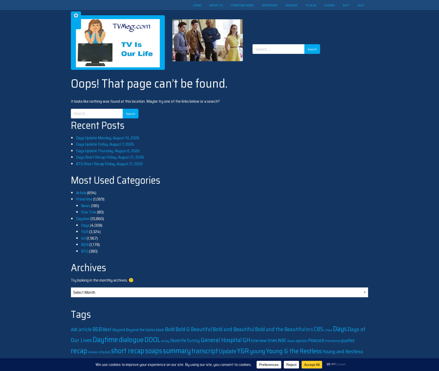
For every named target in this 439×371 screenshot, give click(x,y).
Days (85, 225)
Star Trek (88, 212)
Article (81, 193)
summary (177, 351)
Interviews (270, 5)
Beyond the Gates (140, 330)
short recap (127, 350)
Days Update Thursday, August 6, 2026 (108, 151)
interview (259, 340)
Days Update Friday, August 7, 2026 (105, 144)
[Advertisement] (288, 22)
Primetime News (242, 5)
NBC (282, 340)
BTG (84, 251)
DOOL (152, 339)
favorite (178, 340)
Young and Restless (343, 351)
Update (227, 351)
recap (79, 350)
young (257, 351)
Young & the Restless (294, 351)
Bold (170, 329)
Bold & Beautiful (194, 329)
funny (193, 340)
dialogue (131, 339)
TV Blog (311, 5)
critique (328, 330)
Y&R (84, 231)
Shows (330, 5)
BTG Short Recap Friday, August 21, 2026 (109, 164)
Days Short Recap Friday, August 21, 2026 (110, 157)
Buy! (346, 5)
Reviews (291, 5)
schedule (104, 352)
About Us (216, 5)
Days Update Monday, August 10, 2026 (107, 138)
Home (197, 5)
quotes (347, 340)
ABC (74, 329)
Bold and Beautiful (233, 329)
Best (107, 329)
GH (83, 238)
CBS (318, 329)
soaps (153, 350)
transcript (205, 351)
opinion (301, 341)
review (92, 352)
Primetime (84, 199)
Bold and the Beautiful (280, 329)
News (85, 206)
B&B (85, 244)
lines (272, 340)
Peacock (316, 340)
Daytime (83, 218)
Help (360, 5)
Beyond (118, 330)
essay (165, 340)
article (85, 329)
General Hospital (221, 340)
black (160, 330)
